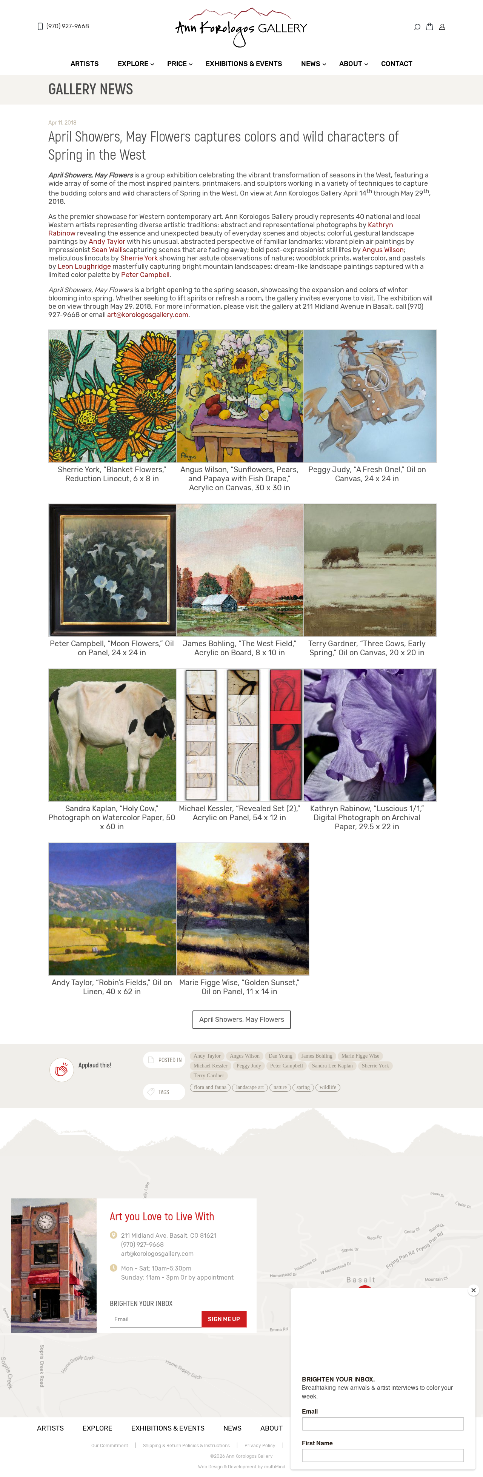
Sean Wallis (109, 250)
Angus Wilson (383, 250)
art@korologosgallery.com (147, 315)
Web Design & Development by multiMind (241, 1466)
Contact (396, 64)
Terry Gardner (209, 1075)
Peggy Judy (249, 1066)
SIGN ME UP (224, 1319)
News (310, 64)
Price (177, 64)
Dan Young (280, 1056)
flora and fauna (210, 1087)
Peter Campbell (145, 275)
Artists (85, 64)
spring (303, 1087)
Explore (133, 64)
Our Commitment (109, 1445)
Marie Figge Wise (360, 1056)
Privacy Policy (260, 1445)
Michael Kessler (211, 1066)
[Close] (473, 1290)
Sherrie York (139, 258)
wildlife (328, 1087)
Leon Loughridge (84, 266)
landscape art (250, 1087)
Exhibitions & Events (244, 64)
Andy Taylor (107, 241)
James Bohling (316, 1056)
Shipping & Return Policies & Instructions (186, 1445)
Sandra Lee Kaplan (332, 1066)
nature (280, 1087)
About (350, 64)
